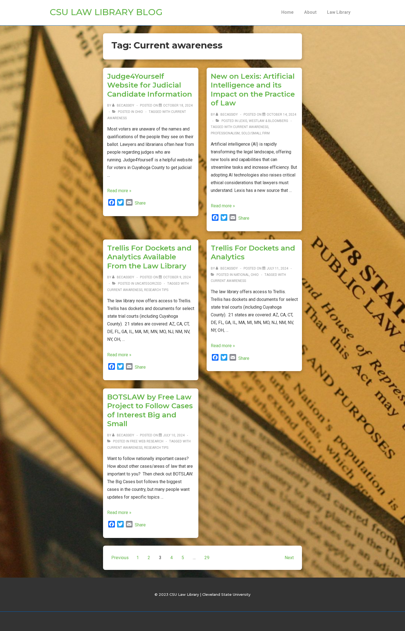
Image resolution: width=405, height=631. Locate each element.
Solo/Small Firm (255, 133)
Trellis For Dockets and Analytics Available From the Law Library (149, 257)
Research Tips (156, 290)
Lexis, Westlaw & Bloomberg (263, 121)
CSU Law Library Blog (106, 12)
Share (140, 203)
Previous (120, 557)
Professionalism (225, 133)
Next (289, 557)
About (310, 12)
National (241, 275)
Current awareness (250, 127)
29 (206, 557)
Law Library (338, 12)
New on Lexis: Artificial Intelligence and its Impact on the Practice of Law (253, 90)
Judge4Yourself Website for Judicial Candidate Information (149, 85)
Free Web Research (146, 441)
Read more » (119, 190)
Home (287, 12)
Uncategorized (148, 283)
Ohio (139, 112)
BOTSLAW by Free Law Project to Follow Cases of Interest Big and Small (150, 410)
